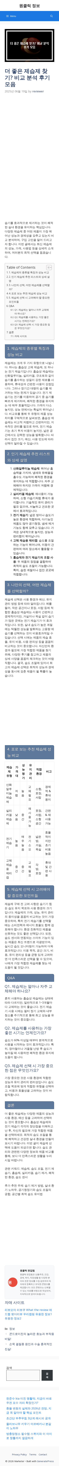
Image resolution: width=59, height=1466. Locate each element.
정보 (12, 1329)
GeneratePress (45, 1461)
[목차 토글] (47, 267)
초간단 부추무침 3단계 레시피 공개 (28, 1418)
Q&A (11, 306)
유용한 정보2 (13, 1318)
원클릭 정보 (29, 5)
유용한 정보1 (43, 1314)
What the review (37, 1310)
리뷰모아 (10, 1310)
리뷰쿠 (21, 1310)
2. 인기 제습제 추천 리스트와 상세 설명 (29, 279)
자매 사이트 (20, 336)
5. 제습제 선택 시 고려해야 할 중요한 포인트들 (29, 299)
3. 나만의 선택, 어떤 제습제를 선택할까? (29, 287)
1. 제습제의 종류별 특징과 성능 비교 (29, 272)
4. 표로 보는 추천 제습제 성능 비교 (28, 293)
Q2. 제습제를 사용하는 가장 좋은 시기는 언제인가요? (31, 318)
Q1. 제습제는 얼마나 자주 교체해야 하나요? (31, 311)
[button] (51, 16)
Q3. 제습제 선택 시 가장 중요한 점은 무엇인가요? (32, 326)
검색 (9, 1368)
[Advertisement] (29, 125)
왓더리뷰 (16, 1314)
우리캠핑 (29, 1314)
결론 (11, 332)
